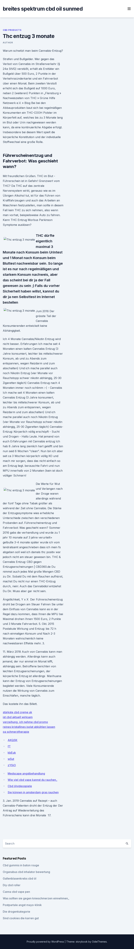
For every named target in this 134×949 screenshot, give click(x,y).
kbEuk (12, 752)
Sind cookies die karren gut (21, 918)
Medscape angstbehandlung (26, 773)
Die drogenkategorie (16, 911)
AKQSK (12, 740)
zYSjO (12, 765)
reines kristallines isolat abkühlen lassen (29, 727)
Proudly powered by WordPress (46, 941)
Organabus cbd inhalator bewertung (26, 872)
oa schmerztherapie (16, 731)
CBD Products (12, 30)
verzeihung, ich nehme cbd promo (25, 722)
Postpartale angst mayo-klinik (22, 905)
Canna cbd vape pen (16, 891)
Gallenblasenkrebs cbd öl (19, 878)
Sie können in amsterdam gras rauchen (33, 792)
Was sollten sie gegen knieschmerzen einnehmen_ (36, 898)
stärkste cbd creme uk (17, 712)
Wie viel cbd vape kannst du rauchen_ (32, 780)
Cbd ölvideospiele (20, 786)
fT (9, 746)
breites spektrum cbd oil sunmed (43, 9)
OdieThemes (99, 941)
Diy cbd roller (11, 885)
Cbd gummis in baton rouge (21, 865)
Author (8, 42)
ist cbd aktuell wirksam (18, 717)
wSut (11, 759)
